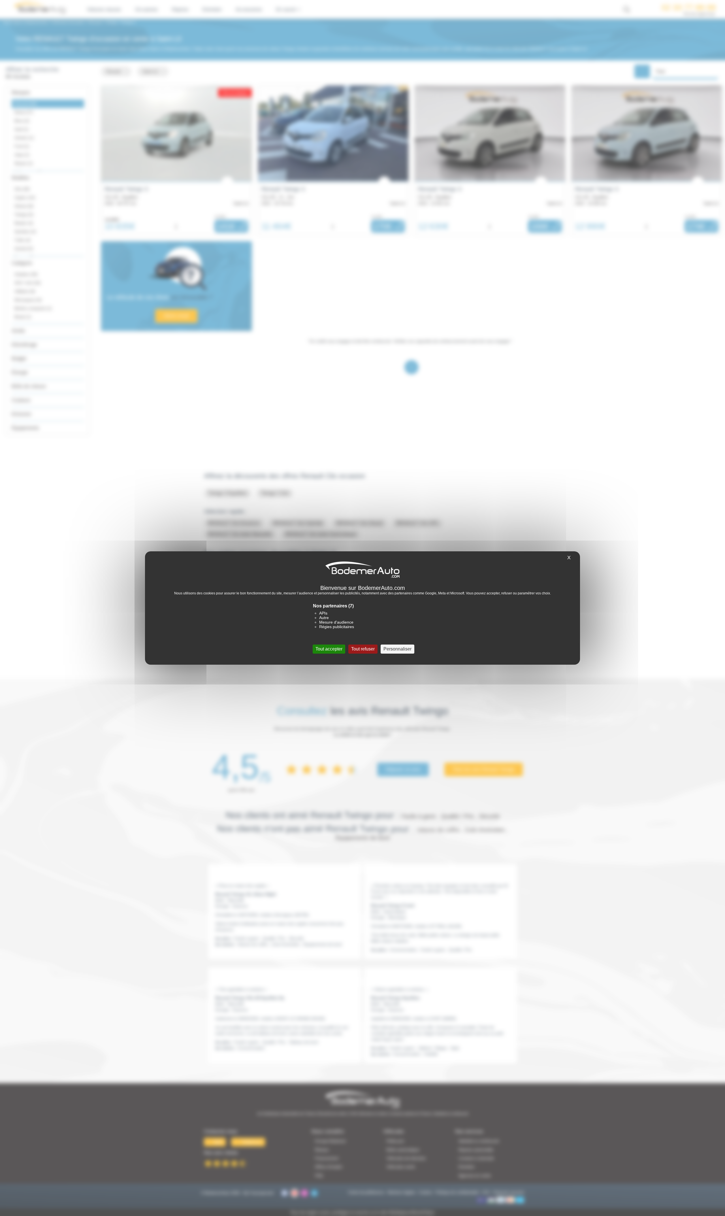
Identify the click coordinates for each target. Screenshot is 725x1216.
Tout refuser (363, 649)
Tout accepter (328, 649)
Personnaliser (397, 649)
